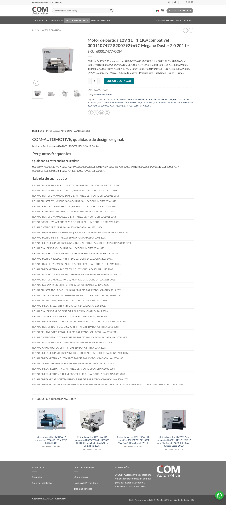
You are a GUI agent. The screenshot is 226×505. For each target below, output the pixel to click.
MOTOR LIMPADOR (100, 20)
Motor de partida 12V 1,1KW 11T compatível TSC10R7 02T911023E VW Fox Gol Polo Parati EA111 (133, 442)
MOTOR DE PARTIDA (76, 20)
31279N (168, 99)
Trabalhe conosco (83, 488)
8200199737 (147, 102)
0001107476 (99, 99)
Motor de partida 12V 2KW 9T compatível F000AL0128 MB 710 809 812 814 (51, 442)
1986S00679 (144, 99)
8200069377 (121, 102)
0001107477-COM (128, 99)
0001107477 (112, 99)
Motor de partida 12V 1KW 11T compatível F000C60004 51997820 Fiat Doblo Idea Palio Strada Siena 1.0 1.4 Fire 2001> (92, 443)
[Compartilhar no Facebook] (90, 112)
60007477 (92, 102)
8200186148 (134, 102)
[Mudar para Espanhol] (157, 10)
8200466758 (174, 102)
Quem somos (81, 476)
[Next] (78, 61)
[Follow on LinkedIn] (192, 2)
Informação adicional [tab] (59, 131)
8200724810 (94, 106)
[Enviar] (111, 10)
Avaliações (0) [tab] (82, 131)
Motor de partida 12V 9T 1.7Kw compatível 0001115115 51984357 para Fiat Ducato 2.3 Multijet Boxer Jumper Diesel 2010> (174, 443)
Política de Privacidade (86, 482)
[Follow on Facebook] (186, 2)
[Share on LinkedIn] (107, 112)
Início (35, 30)
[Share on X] (96, 112)
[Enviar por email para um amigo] (101, 112)
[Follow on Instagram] (189, 2)
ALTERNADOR (41, 20)
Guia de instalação (42, 482)
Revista (188, 20)
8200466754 (160, 102)
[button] (162, 10)
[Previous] (37, 61)
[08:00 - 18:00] (175, 2)
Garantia (37, 476)
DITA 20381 (145, 106)
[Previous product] (190, 30)
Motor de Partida (51, 30)
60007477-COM (106, 102)
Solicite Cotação (119, 80)
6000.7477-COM (181, 99)
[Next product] (185, 30)
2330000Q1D (157, 99)
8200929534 (121, 106)
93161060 (134, 106)
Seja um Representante (168, 20)
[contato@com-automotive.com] (169, 2)
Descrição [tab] (38, 131)
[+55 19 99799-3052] (181, 2)
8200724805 (187, 102)
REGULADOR (56, 20)
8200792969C (108, 106)
